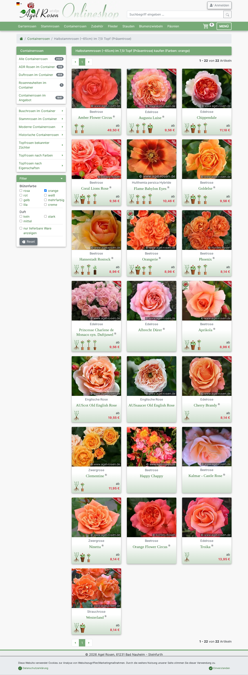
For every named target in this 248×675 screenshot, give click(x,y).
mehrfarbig (56, 200)
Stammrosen (50, 26)
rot (25, 195)
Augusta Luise (150, 118)
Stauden (128, 26)
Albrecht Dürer (150, 330)
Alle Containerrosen (33, 59)
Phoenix (205, 259)
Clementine (95, 476)
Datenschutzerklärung (35, 668)
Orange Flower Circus (150, 547)
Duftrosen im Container (36, 75)
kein (26, 216)
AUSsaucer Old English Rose (151, 405)
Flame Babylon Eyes (150, 188)
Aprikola (205, 330)
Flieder (113, 26)
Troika (205, 547)
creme (52, 205)
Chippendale (207, 117)
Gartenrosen (27, 26)
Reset (31, 241)
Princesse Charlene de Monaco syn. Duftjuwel (95, 332)
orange (53, 191)
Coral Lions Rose (94, 188)
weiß (51, 195)
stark (51, 216)
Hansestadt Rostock (94, 259)
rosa (26, 191)
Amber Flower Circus (95, 117)
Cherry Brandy (205, 405)
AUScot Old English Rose (96, 405)
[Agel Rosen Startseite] (21, 38)
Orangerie (150, 259)
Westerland (95, 617)
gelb (26, 200)
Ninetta (95, 547)
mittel (27, 221)
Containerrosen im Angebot (32, 97)
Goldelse (205, 188)
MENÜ (224, 26)
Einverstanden (221, 668)
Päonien (173, 26)
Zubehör (97, 26)
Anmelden (221, 5)
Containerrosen (75, 26)
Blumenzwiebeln (151, 26)
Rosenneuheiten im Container (32, 85)
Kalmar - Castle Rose (205, 475)
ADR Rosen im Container (37, 67)
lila (25, 205)
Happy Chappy (151, 476)
